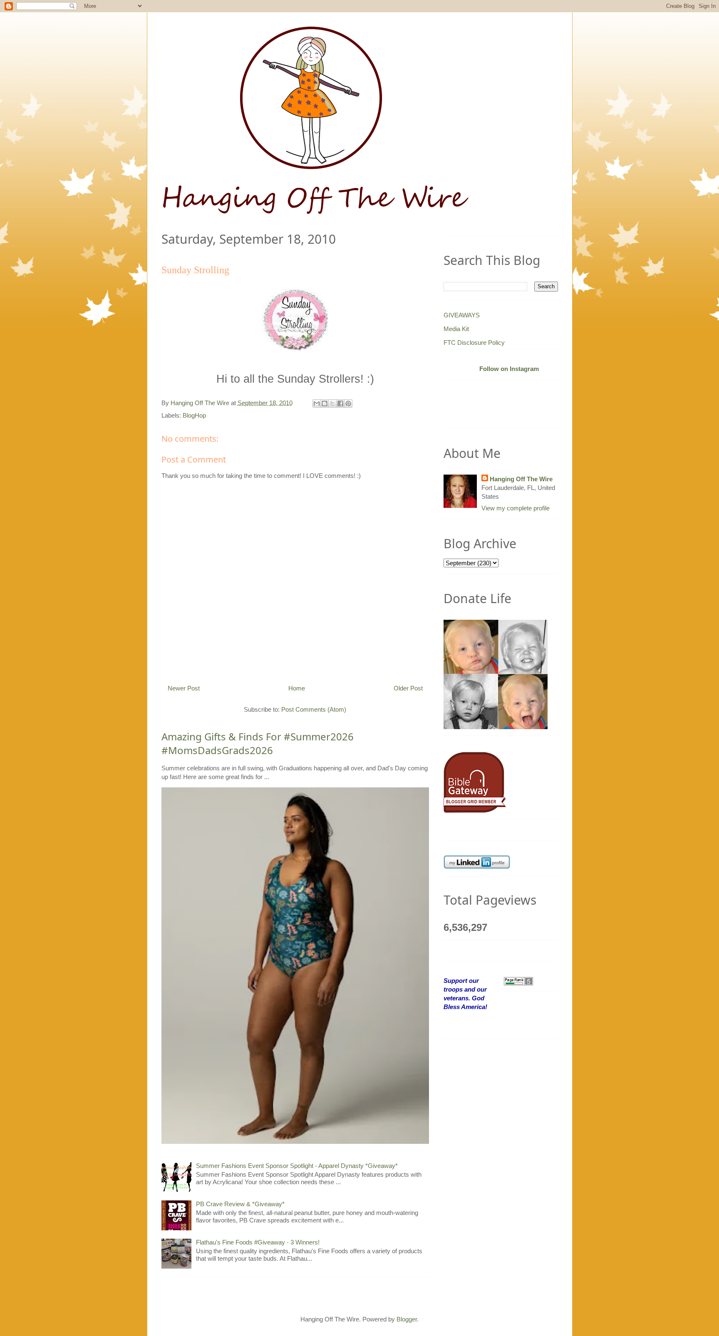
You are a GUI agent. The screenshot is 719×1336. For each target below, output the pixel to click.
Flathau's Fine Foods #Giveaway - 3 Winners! (258, 1242)
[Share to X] (332, 403)
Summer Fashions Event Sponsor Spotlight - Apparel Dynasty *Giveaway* (297, 1165)
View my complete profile (515, 508)
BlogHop (194, 415)
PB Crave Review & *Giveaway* (240, 1203)
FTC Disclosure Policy (474, 342)
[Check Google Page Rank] (518, 980)
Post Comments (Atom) (313, 709)
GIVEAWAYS (462, 315)
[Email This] (316, 403)
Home (296, 688)
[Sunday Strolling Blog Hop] (295, 318)
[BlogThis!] (324, 403)
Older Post (408, 688)
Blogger (407, 1319)
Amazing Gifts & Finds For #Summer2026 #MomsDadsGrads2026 (257, 743)
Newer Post (184, 688)
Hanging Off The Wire (521, 478)
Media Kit (456, 328)
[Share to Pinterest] (348, 403)
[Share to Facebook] (340, 403)
